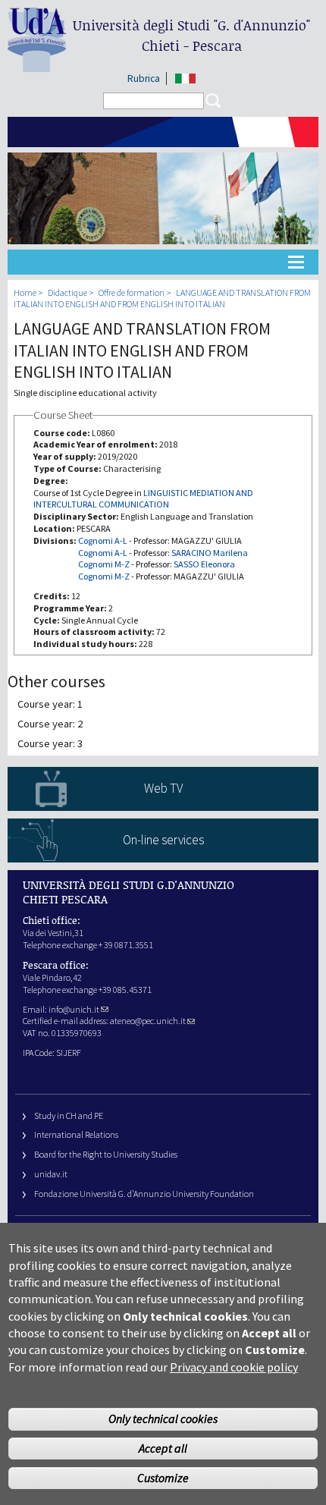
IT (185, 78)
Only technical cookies (163, 1418)
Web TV (163, 788)
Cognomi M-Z (104, 564)
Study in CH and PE (68, 1115)
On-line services (163, 839)
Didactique (67, 292)
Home (25, 292)
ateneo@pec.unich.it (148, 1020)
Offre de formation (132, 292)
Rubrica (143, 78)
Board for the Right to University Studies (105, 1154)
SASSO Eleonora (204, 564)
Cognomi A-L (102, 540)
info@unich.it (74, 1009)
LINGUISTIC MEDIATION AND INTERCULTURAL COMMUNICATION (143, 499)
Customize (163, 1477)
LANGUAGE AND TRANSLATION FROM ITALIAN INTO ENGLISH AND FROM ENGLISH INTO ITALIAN (162, 298)
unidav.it (50, 1174)
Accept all (163, 1448)
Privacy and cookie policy (234, 1367)
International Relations (76, 1134)
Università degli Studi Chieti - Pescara (191, 35)
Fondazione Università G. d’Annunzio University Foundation (144, 1193)
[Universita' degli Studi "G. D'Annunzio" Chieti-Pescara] (37, 65)
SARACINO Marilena (209, 552)
